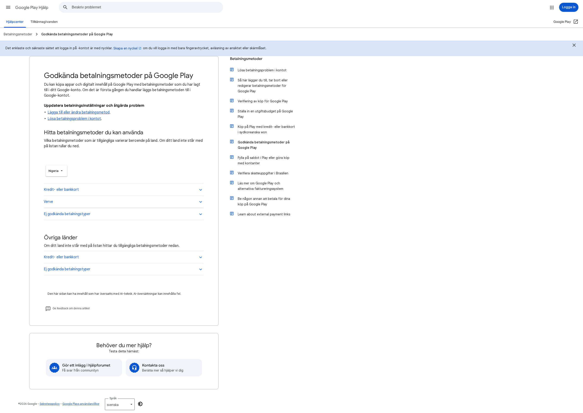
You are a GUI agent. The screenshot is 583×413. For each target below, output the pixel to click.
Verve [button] (48, 201)
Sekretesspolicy (50, 403)
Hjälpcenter (15, 22)
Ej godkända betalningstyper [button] (67, 214)
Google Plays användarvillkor (80, 403)
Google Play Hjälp (31, 7)
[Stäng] (574, 45)
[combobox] (147, 7)
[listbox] (56, 170)
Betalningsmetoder (246, 59)
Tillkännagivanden (44, 22)
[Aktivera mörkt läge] (140, 403)
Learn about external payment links (264, 214)
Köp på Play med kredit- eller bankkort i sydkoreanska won (266, 129)
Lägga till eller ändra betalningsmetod (79, 112)
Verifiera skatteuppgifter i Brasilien (263, 173)
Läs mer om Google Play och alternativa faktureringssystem (260, 186)
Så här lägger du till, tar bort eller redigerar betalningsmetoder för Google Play (263, 85)
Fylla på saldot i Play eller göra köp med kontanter (263, 160)
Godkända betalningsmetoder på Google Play (263, 145)
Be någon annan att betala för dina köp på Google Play (264, 201)
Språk (113, 398)
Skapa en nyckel (125, 48)
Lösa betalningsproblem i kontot (74, 118)
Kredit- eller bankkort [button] (61, 189)
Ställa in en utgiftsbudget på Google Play (265, 114)
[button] (8, 7)
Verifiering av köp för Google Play (263, 101)
